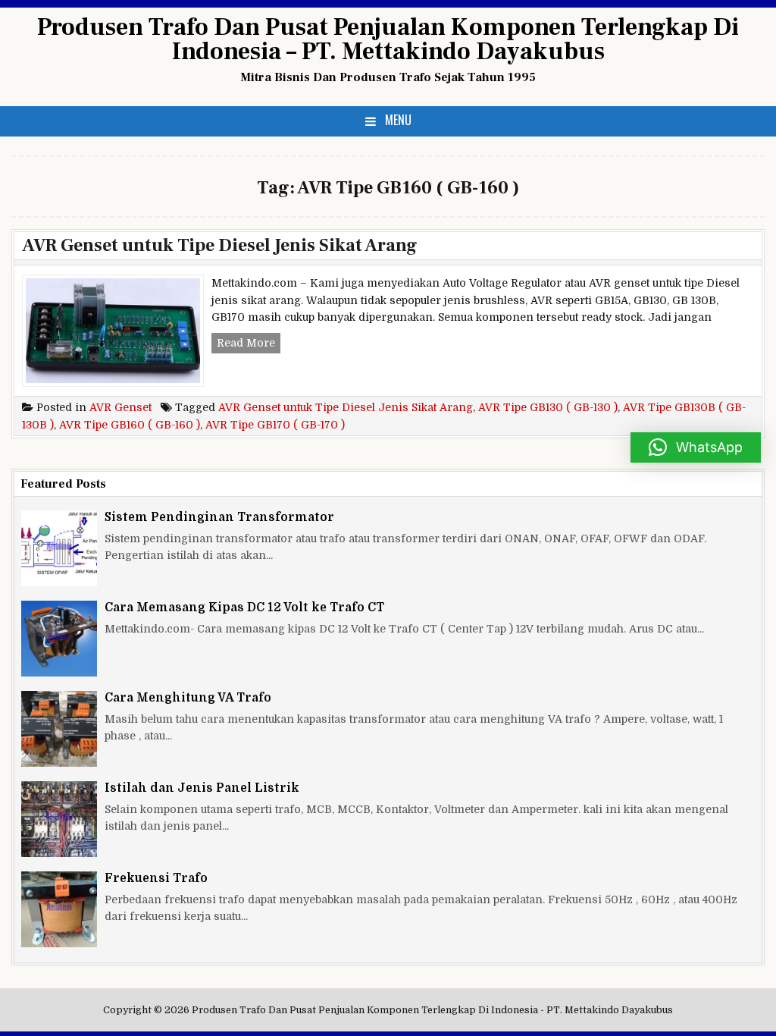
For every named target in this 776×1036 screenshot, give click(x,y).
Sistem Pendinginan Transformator (219, 517)
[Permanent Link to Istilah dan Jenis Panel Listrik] (59, 819)
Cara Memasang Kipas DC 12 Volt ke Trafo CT (244, 607)
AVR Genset (120, 407)
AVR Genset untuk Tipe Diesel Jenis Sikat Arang (220, 245)
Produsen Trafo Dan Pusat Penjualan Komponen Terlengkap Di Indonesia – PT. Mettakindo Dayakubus (388, 39)
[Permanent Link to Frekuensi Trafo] (59, 909)
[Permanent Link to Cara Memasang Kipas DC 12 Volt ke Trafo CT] (59, 639)
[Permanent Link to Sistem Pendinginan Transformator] (59, 548)
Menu (398, 120)
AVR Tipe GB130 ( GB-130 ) (548, 407)
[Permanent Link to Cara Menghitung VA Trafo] (59, 729)
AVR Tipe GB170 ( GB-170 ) (275, 425)
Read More (248, 344)
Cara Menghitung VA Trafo (188, 698)
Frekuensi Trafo (156, 878)
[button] (695, 447)
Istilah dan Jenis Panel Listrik (202, 788)
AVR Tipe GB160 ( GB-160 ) (129, 425)
